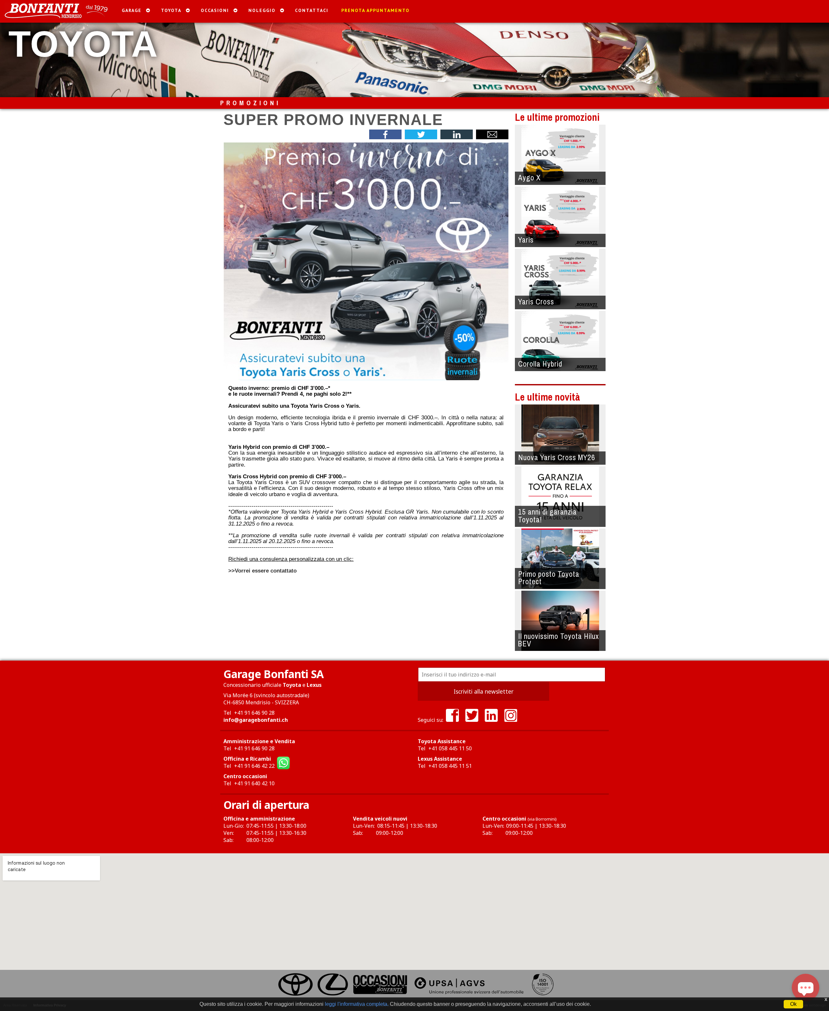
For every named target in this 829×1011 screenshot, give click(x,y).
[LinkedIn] (491, 719)
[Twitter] (471, 719)
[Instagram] (510, 719)
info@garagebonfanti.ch (255, 719)
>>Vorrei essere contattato (262, 570)
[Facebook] (452, 719)
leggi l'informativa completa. (357, 1004)
